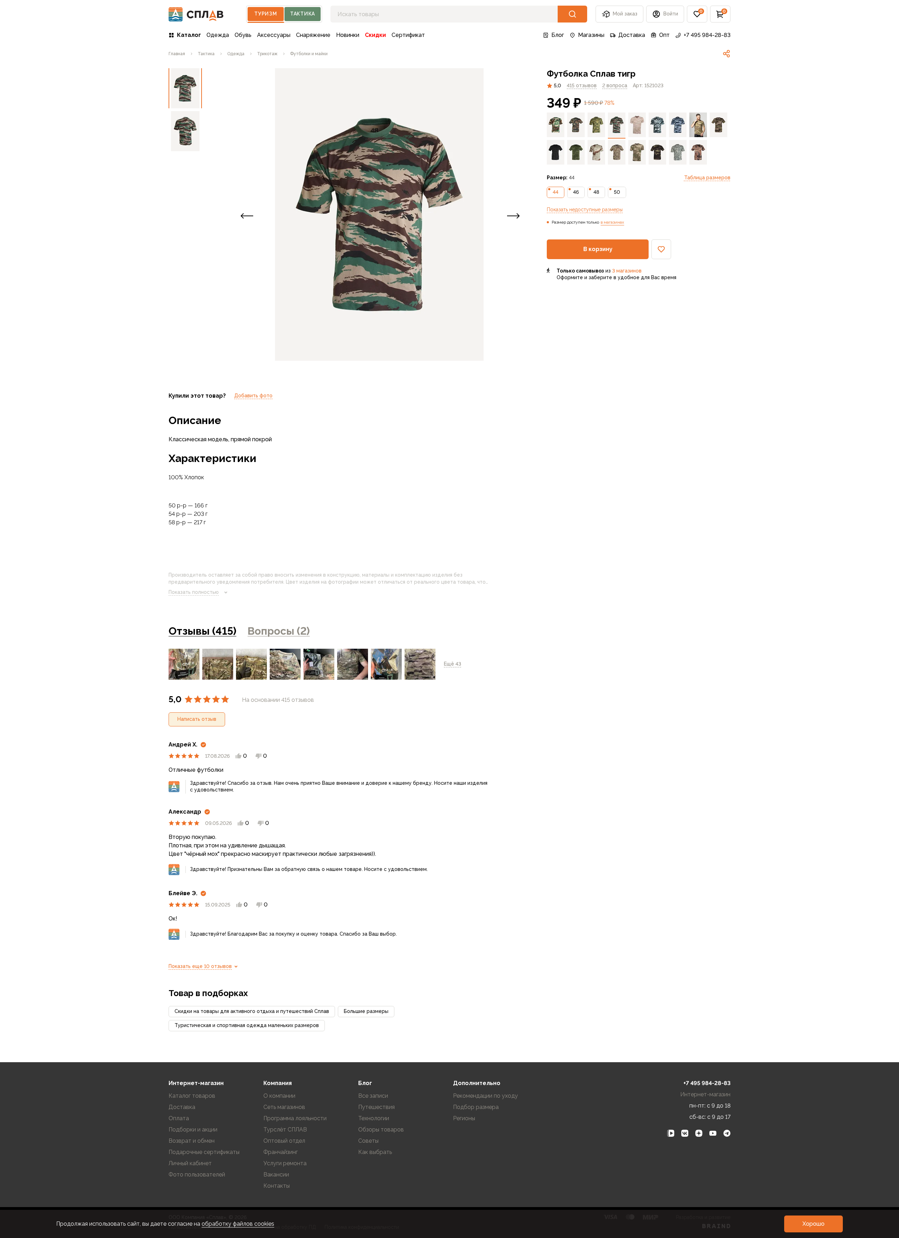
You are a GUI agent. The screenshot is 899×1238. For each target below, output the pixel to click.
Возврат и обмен (192, 1140)
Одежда (217, 35)
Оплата (179, 1118)
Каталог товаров (192, 1095)
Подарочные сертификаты (204, 1152)
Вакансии (276, 1174)
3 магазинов (627, 271)
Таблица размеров (707, 177)
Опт (664, 35)
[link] (726, 54)
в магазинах (612, 222)
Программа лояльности (295, 1118)
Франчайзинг (280, 1152)
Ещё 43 (452, 664)
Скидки (375, 35)
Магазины (591, 35)
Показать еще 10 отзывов (200, 966)
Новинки (347, 35)
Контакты (276, 1185)
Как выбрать (375, 1152)
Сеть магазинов (284, 1107)
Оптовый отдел (284, 1140)
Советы (368, 1140)
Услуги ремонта (285, 1163)
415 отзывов (582, 85)
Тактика (302, 14)
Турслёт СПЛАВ (285, 1129)
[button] (697, 14)
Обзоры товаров (381, 1129)
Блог (557, 35)
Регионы (464, 1118)
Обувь (243, 35)
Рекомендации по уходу (485, 1095)
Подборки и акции (193, 1129)
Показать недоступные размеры (585, 209)
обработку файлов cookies (238, 1223)
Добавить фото (253, 395)
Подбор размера (476, 1107)
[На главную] (196, 14)
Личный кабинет (190, 1163)
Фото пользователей (197, 1174)
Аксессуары (273, 35)
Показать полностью (194, 592)
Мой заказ (625, 14)
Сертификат (408, 35)
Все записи (373, 1095)
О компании (279, 1095)
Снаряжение (313, 35)
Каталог (189, 35)
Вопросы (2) (279, 631)
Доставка (631, 35)
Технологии (373, 1118)
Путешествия (376, 1107)
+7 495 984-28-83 (707, 35)
